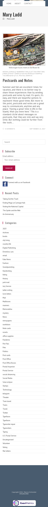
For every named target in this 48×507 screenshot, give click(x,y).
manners (6, 305)
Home (9, 3)
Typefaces (6, 416)
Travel (5, 409)
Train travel (7, 401)
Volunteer (6, 443)
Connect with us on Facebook (19, 182)
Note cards (7, 328)
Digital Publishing (9, 248)
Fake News (7, 259)
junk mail (6, 282)
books (5, 72)
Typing (5, 432)
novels (5, 332)
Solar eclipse (7, 382)
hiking (5, 275)
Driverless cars (8, 252)
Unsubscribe (24, 494)
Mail (6, 74)
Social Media (27, 74)
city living (6, 240)
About (18, 3)
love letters (7, 294)
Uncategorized (8, 439)
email (12, 72)
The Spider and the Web (11, 210)
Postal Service (8, 370)
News (5, 317)
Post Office (7, 359)
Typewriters (7, 428)
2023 (4, 229)
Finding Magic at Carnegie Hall (14, 203)
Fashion (6, 263)
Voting (5, 447)
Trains (5, 405)
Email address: (8, 156)
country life (7, 244)
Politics (5, 351)
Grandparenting (8, 267)
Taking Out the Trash (10, 199)
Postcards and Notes (18, 80)
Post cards (14, 74)
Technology (8, 76)
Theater (6, 397)
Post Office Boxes (9, 363)
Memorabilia (7, 309)
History (5, 278)
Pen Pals (6, 344)
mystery (6, 313)
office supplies (8, 336)
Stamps (37, 74)
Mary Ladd (11, 19)
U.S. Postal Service (23, 76)
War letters (7, 451)
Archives (6, 232)
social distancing (9, 374)
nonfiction (6, 324)
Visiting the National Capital (13, 206)
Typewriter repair (9, 424)
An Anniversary (8, 214)
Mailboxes (7, 301)
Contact (28, 3)
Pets (4, 347)
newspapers (7, 321)
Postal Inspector (9, 367)
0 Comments (10, 129)
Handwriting (23, 72)
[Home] (3, 19)
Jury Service (7, 286)
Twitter (5, 413)
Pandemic (6, 340)
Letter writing (37, 72)
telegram (6, 393)
